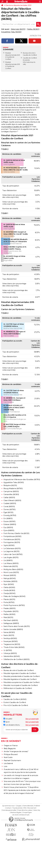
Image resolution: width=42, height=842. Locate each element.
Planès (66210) (9, 599)
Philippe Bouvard (11, 754)
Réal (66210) (8, 617)
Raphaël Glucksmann (12, 760)
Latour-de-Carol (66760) (13, 554)
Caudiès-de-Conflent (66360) (15, 699)
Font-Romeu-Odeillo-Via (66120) (16, 533)
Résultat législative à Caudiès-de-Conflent (20, 679)
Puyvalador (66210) (11, 611)
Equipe (19, 806)
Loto (5, 766)
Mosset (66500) (10, 575)
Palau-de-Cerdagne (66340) (14, 596)
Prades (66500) (9, 608)
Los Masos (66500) (11, 563)
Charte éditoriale (27, 806)
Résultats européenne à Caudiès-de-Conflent (21, 682)
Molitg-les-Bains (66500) (13, 569)
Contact (8, 808)
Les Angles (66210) (11, 557)
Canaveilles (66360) (11, 494)
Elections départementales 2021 (18, 5)
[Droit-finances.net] (31, 829)
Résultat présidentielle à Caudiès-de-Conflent (22, 676)
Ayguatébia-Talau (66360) (11, 32)
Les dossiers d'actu (12, 725)
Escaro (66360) (9, 521)
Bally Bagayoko (10, 748)
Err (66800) (8, 518)
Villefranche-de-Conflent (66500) (16, 659)
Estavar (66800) (10, 524)
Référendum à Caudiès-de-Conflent (18, 688)
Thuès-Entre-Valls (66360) (14, 647)
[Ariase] (11, 839)
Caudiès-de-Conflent (30, 58)
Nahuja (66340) (10, 578)
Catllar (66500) (9, 497)
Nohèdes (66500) (10, 581)
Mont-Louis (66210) (11, 572)
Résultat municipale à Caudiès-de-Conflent (21, 685)
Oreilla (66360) (9, 590)
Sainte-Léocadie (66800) (13, 629)
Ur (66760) (8, 650)
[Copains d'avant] (11, 834)
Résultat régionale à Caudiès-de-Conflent (20, 673)
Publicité (37, 806)
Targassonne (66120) (12, 644)
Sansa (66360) (9, 632)
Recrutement (32, 808)
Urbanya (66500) (10, 653)
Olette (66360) (9, 587)
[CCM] (31, 825)
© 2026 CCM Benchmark (21, 815)
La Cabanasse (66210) (12, 548)
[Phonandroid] (31, 839)
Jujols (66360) (9, 545)
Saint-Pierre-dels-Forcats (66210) (17, 626)
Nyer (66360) (9, 584)
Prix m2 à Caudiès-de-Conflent (16, 705)
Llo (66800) (8, 560)
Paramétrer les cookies (25, 810)
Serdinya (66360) (10, 638)
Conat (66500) (9, 506)
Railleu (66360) (33, 29)
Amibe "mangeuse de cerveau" (16, 751)
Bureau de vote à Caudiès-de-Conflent (19, 670)
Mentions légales (15, 812)
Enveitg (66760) (10, 515)
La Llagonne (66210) (11, 551)
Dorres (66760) (9, 509)
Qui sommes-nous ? (8, 806)
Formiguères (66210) (12, 542)
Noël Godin (8, 757)
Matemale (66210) (18, 29)
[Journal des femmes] (11, 825)
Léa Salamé (8, 763)
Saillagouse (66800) (11, 623)
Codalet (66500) (10, 503)
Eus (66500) (8, 527)
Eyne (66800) (9, 530)
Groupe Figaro (27, 812)
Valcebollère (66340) (12, 656)
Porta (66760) (9, 602)
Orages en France (11, 745)
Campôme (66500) (11, 491)
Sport (7, 722)
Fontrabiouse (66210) (12, 539)
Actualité (8, 719)
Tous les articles (17, 808)
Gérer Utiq (36, 810)
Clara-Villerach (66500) (12, 500)
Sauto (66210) (9, 635)
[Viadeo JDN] (31, 834)
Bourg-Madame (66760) (13, 488)
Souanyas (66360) (11, 641)
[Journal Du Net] (11, 829)
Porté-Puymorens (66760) (14, 605)
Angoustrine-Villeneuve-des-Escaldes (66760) (22, 479)
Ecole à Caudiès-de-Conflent (15, 702)
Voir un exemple (32, 719)
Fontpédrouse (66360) (12, 536)
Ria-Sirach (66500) (11, 620)
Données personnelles (9, 810)
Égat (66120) (8, 512)
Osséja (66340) (9, 593)
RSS (25, 808)
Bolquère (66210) (10, 485)
